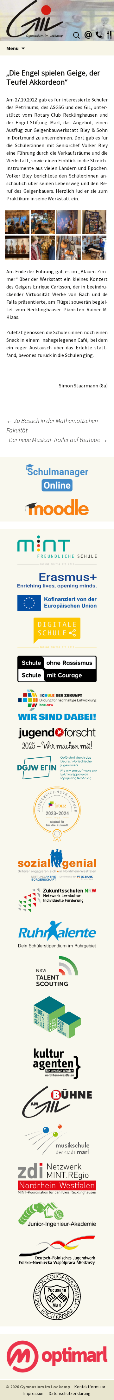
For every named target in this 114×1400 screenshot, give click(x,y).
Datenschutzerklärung (70, 1393)
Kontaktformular (89, 1387)
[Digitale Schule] (57, 633)
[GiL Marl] (57, 20)
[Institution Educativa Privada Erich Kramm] (57, 1296)
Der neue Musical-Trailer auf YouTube (58, 440)
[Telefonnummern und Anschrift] (99, 34)
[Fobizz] (57, 814)
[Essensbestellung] (109, 34)
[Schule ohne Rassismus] (57, 668)
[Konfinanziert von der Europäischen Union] (57, 603)
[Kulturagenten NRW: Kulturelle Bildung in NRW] (57, 1063)
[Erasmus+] (57, 580)
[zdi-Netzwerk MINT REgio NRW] (57, 1178)
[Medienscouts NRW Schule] (57, 1017)
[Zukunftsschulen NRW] (57, 900)
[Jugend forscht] (57, 738)
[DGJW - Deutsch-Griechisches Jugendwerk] (57, 767)
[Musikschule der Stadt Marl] (57, 1140)
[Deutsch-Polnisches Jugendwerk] (57, 1250)
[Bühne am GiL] (57, 1102)
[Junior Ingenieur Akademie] (57, 1214)
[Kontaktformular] (88, 34)
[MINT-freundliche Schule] (57, 551)
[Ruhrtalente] (57, 934)
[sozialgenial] (57, 864)
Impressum (34, 1393)
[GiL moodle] (57, 506)
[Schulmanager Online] (57, 477)
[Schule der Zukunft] (57, 704)
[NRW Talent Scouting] (57, 971)
